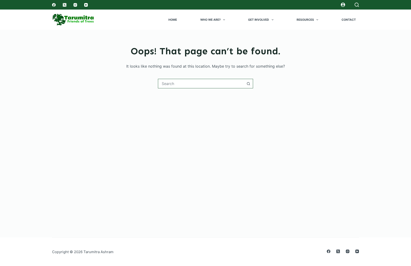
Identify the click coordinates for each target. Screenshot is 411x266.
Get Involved (258, 19)
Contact (349, 19)
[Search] (357, 5)
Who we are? (210, 19)
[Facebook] (54, 5)
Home (172, 19)
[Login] (343, 5)
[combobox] (201, 83)
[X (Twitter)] (64, 5)
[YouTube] (86, 5)
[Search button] (248, 83)
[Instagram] (75, 5)
